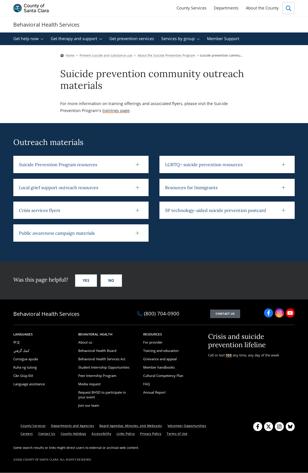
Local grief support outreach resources (58, 187)
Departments (226, 8)
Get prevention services (131, 38)
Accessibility (101, 434)
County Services (192, 8)
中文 (16, 342)
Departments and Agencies (72, 426)
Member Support (223, 38)
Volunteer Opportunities (187, 426)
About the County (262, 8)
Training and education (161, 350)
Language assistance (29, 384)
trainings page (115, 110)
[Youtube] (290, 312)
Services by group (178, 38)
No (111, 280)
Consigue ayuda (25, 359)
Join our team (88, 405)
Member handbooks (159, 367)
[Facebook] (268, 312)
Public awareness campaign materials (57, 233)
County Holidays (73, 434)
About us (85, 342)
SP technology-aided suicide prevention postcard (215, 210)
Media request (89, 384)
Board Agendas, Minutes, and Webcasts (130, 426)
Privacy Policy (150, 434)
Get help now (26, 38)
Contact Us (46, 434)
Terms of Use (177, 434)
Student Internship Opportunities (103, 367)
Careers (27, 434)
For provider (153, 342)
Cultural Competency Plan (163, 375)
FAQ (146, 384)
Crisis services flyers (39, 210)
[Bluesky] (290, 426)
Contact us (225, 314)
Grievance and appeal (160, 359)
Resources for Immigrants (191, 187)
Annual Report (154, 392)
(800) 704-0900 (161, 314)
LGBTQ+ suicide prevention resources (204, 164)
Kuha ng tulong (25, 367)
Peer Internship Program (97, 375)
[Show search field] (288, 8)
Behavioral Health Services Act (101, 359)
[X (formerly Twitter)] (268, 426)
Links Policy (126, 434)
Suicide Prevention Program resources (58, 164)
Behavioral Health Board (97, 350)
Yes (86, 280)
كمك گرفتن (21, 350)
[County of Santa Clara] (31, 8)
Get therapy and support (74, 38)
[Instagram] (279, 312)
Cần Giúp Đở (23, 375)
